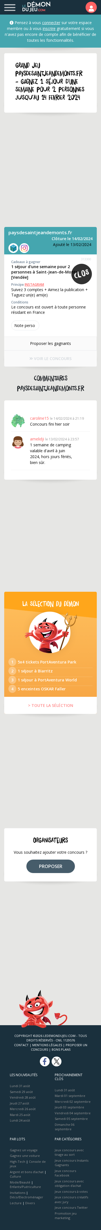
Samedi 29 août (21, 1092)
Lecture (16, 1203)
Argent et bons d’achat (26, 1172)
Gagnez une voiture (25, 1156)
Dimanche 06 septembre (64, 1126)
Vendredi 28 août (23, 1097)
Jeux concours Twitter (71, 1207)
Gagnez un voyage (24, 1150)
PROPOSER (50, 866)
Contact (21, 1045)
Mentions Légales (47, 1045)
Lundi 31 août (20, 1086)
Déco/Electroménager (26, 1197)
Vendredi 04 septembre (73, 1113)
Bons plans (61, 1049)
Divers (30, 1203)
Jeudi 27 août (19, 1103)
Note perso (24, 325)
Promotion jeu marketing (66, 1215)
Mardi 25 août (20, 1115)
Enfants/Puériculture (25, 1187)
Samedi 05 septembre (71, 1119)
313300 (86, 259)
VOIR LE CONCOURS (52, 358)
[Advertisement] (50, 169)
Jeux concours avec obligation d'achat (69, 1183)
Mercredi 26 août (23, 1109)
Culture (15, 1176)
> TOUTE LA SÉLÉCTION (50, 705)
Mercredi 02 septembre (73, 1101)
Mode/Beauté (20, 1182)
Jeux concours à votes (71, 1191)
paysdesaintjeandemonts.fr (40, 232)
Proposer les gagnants (50, 343)
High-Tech (17, 1161)
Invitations (17, 1192)
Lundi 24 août (20, 1120)
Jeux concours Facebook (65, 1173)
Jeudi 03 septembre (69, 1107)
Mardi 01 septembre (70, 1096)
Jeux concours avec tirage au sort (69, 1152)
